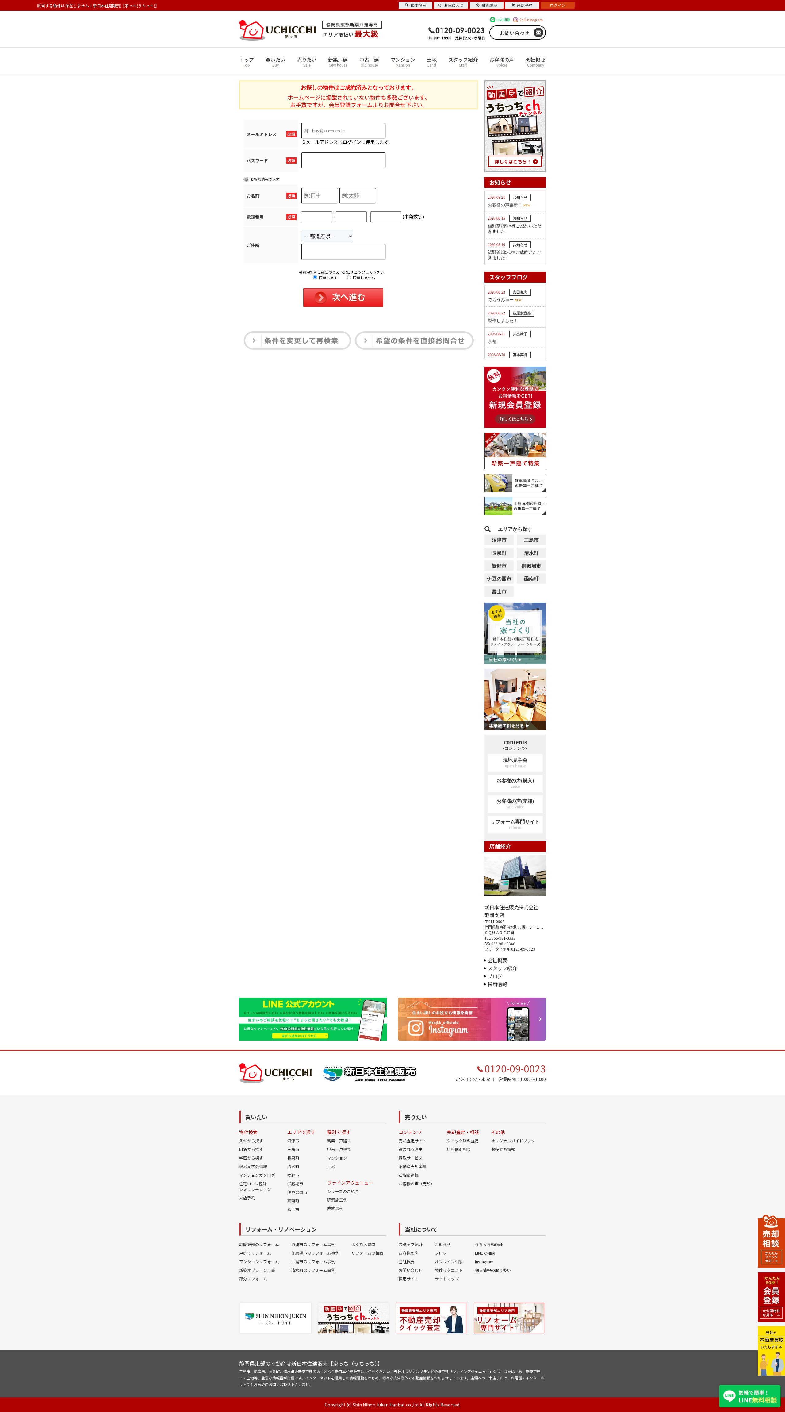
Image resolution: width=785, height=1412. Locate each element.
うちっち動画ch (489, 1244)
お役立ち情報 (503, 1149)
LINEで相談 (485, 1253)
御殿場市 (531, 565)
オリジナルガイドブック (513, 1141)
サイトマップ (447, 1279)
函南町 (531, 578)
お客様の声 (501, 61)
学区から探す (251, 1158)
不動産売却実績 (413, 1166)
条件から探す (251, 1141)
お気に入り (454, 5)
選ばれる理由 (411, 1149)
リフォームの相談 (367, 1253)
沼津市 (499, 540)
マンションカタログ (257, 1175)
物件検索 (418, 5)
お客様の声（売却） (417, 1184)
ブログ (495, 976)
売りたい (306, 61)
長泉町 (499, 553)
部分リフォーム (253, 1279)
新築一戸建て (339, 1141)
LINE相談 (503, 19)
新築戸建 (338, 61)
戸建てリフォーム (255, 1253)
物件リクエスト (449, 1270)
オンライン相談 (449, 1261)
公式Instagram (531, 19)
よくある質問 (363, 1244)
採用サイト (409, 1279)
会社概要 (535, 61)
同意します (327, 277)
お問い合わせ (514, 33)
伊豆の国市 (499, 578)
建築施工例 (337, 1200)
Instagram (484, 1261)
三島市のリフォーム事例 (313, 1261)
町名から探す (251, 1149)
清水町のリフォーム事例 (313, 1270)
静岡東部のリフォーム (259, 1244)
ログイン (558, 5)
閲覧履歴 (489, 5)
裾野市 (499, 565)
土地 (432, 61)
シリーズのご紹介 (343, 1191)
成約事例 (335, 1208)
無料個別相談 (459, 1149)
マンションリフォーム (259, 1261)
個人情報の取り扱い (493, 1270)
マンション (403, 61)
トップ (246, 61)
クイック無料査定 (463, 1141)
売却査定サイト (413, 1141)
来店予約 (247, 1198)
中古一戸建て (339, 1149)
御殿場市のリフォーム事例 (315, 1253)
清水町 (531, 553)
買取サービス (411, 1158)
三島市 (531, 540)
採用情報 (497, 984)
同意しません (363, 277)
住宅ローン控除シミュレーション (255, 1186)
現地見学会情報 (253, 1166)
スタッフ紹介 (463, 61)
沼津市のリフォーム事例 (313, 1244)
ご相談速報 (409, 1175)
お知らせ (443, 1244)
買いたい (275, 61)
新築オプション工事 (257, 1270)
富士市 (499, 591)
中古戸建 (369, 61)
